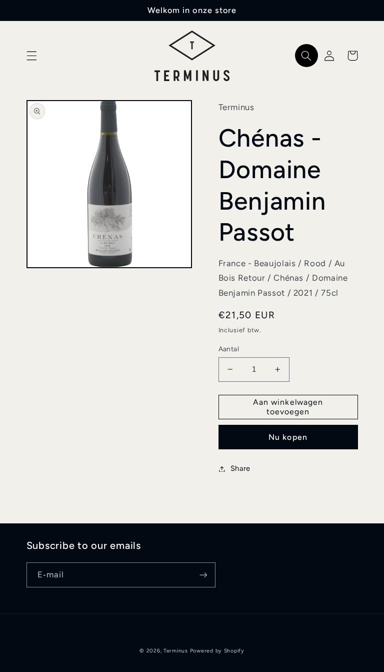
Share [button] (240, 468)
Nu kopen (287, 437)
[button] (31, 55)
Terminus (176, 650)
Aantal (229, 349)
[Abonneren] (203, 574)
